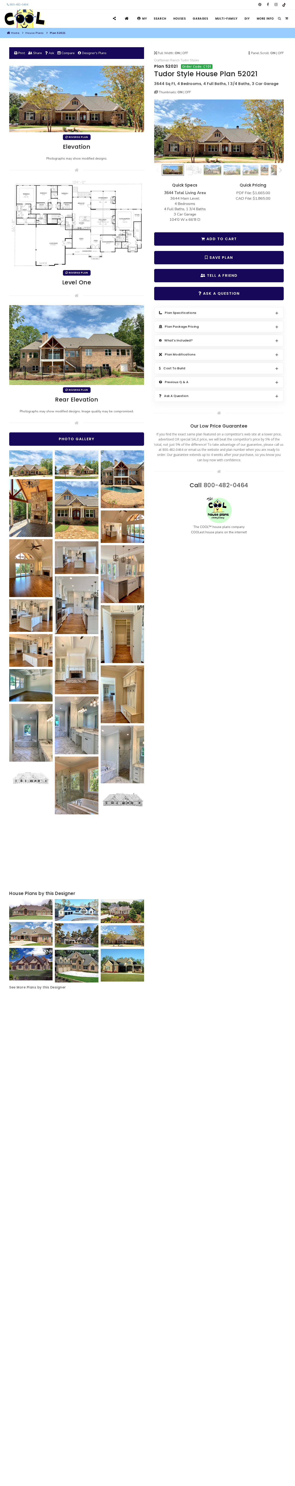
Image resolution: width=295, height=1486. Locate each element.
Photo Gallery (76, 439)
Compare (68, 53)
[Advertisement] (76, 853)
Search (160, 18)
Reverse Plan (78, 137)
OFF (185, 53)
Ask (51, 53)
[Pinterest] (260, 4)
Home (15, 33)
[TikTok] (284, 4)
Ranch (175, 60)
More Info (265, 18)
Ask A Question (221, 293)
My (144, 18)
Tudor (184, 60)
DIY (247, 18)
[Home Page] (127, 18)
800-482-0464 (18, 4)
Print (21, 53)
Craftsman (161, 60)
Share (37, 53)
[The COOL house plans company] (219, 510)
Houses (179, 18)
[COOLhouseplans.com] (24, 18)
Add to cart (221, 239)
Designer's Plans (93, 53)
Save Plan (220, 257)
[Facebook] (268, 4)
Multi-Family (226, 18)
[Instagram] (276, 4)
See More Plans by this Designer (37, 987)
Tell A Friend (222, 275)
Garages (200, 18)
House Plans (34, 33)
